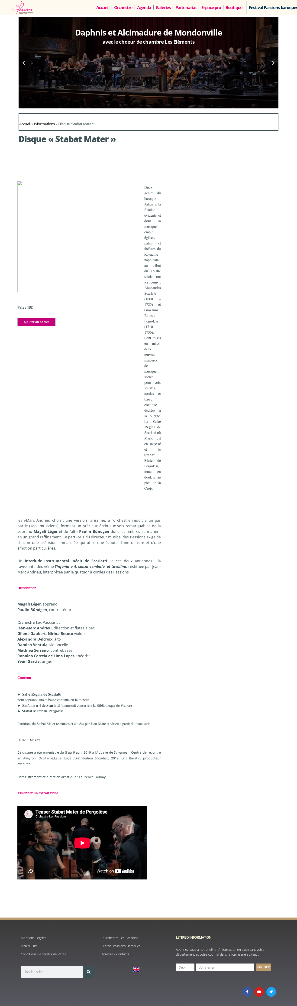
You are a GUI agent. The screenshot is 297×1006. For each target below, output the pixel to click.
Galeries (163, 7)
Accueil (103, 7)
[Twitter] (271, 992)
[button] (24, 62)
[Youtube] (259, 992)
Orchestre (123, 7)
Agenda (144, 7)
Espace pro (211, 7)
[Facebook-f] (247, 992)
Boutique (234, 7)
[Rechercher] (88, 972)
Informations (44, 124)
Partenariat (186, 7)
